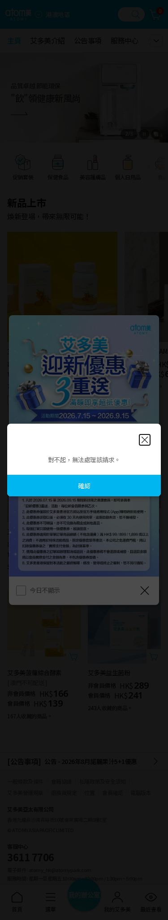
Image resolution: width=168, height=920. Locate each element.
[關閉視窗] (144, 439)
